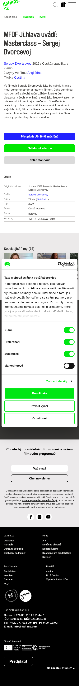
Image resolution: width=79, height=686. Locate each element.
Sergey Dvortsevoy (17, 63)
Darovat (8, 579)
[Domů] (11, 5)
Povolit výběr (39, 406)
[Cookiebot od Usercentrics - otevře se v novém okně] (58, 264)
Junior (49, 571)
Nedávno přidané (51, 544)
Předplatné (10, 571)
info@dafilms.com (25, 626)
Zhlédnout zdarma (39, 148)
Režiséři (46, 557)
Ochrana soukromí (14, 549)
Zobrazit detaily (56, 381)
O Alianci (9, 540)
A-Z (44, 540)
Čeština (19, 77)
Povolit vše (39, 393)
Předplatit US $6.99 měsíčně (39, 136)
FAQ (6, 583)
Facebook (28, 16)
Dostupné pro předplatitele (56, 553)
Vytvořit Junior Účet (57, 579)
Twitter (42, 16)
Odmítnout (39, 418)
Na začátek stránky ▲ (61, 667)
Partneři (8, 544)
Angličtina (34, 73)
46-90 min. (42, 199)
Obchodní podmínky (15, 553)
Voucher (8, 575)
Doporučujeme (50, 549)
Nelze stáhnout (40, 160)
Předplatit (18, 661)
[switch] (69, 342)
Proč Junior (52, 575)
